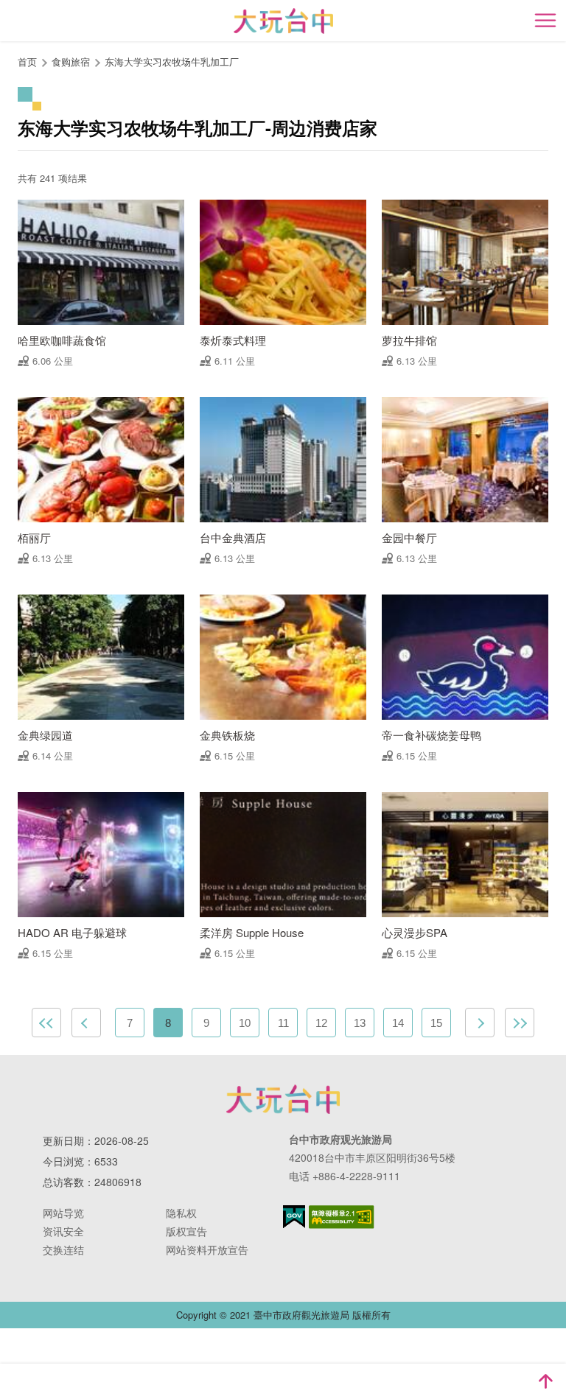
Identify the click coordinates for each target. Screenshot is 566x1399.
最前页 (46, 1022)
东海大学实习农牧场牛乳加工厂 (172, 62)
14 (398, 1023)
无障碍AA (341, 1217)
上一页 (86, 1022)
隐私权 (181, 1212)
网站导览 (63, 1212)
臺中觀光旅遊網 (283, 21)
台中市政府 (283, 1099)
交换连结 (63, 1249)
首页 (27, 62)
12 (321, 1023)
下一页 (480, 1022)
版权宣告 (186, 1231)
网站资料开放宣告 (207, 1249)
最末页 (519, 1022)
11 (283, 1023)
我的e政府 (294, 1216)
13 (360, 1023)
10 (245, 1023)
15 (436, 1023)
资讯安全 (63, 1231)
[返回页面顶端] (545, 1381)
